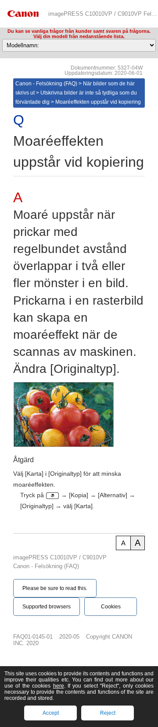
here (58, 686)
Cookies (111, 607)
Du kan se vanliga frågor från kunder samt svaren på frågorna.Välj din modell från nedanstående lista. (79, 33)
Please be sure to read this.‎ (54, 588)
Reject (107, 713)
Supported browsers (46, 607)
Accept (51, 713)
